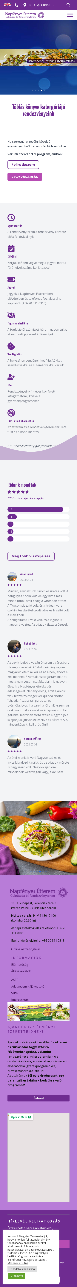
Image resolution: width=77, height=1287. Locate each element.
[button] (5, 57)
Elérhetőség (19, 965)
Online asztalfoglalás (26, 949)
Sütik (14, 993)
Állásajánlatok (21, 971)
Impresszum (20, 1000)
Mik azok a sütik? (17, 1263)
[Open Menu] (70, 15)
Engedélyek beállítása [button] (22, 1269)
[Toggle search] (68, 5)
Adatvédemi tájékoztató (27, 986)
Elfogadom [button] (17, 1275)
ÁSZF (14, 980)
